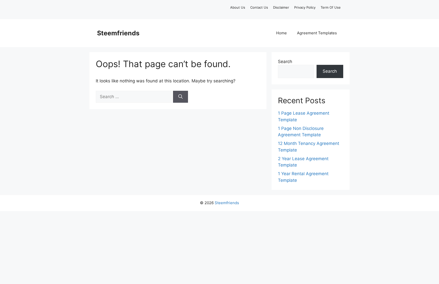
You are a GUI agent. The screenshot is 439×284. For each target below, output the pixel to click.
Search (285, 61)
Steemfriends (118, 33)
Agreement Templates (317, 33)
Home (281, 33)
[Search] (180, 97)
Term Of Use (331, 7)
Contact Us (259, 7)
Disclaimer (281, 7)
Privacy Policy (305, 7)
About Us (237, 7)
